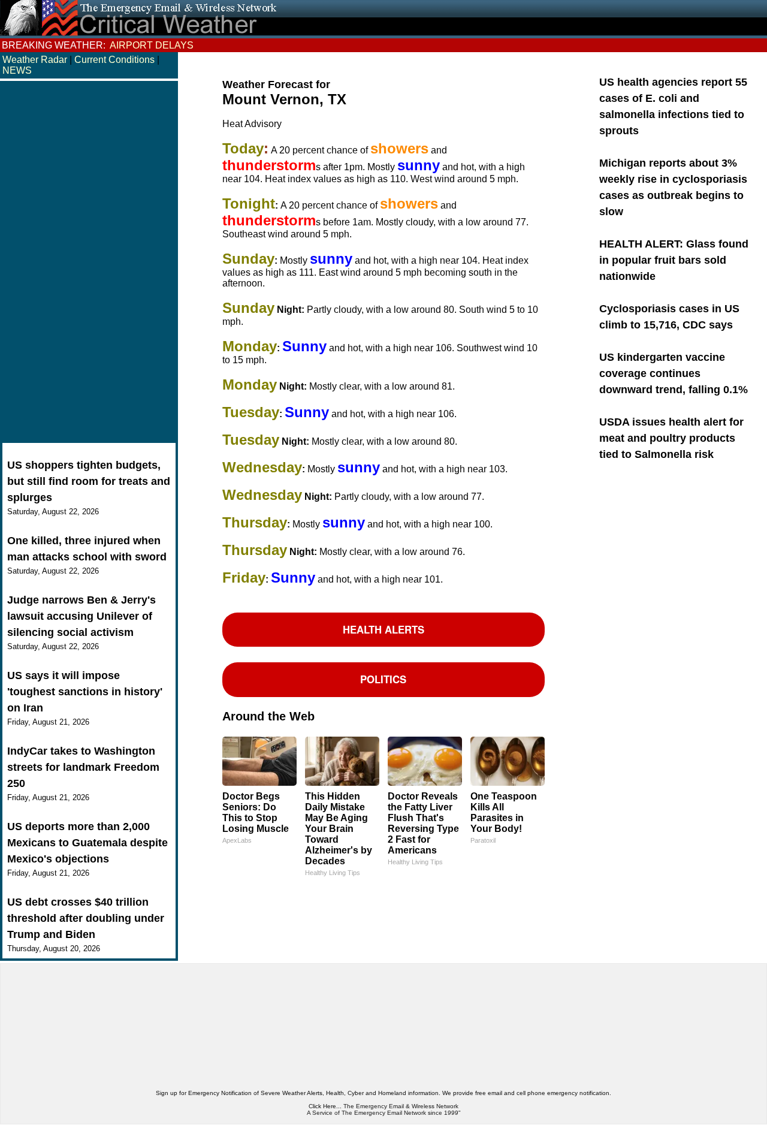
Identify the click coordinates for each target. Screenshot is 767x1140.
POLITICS (383, 679)
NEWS (17, 70)
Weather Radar (34, 60)
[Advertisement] (89, 263)
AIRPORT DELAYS (152, 45)
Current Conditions (115, 60)
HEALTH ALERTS (383, 629)
